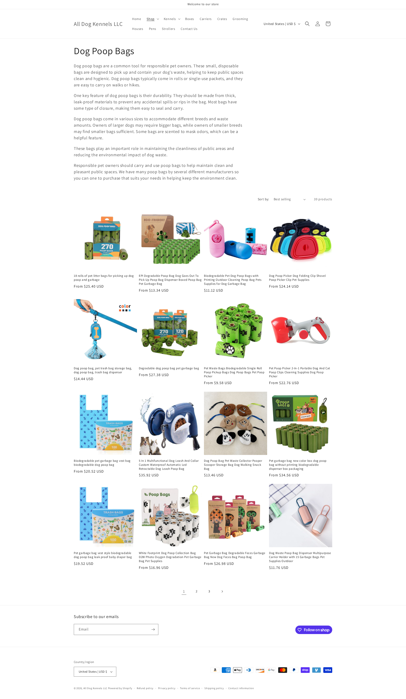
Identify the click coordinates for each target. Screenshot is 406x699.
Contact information (241, 688)
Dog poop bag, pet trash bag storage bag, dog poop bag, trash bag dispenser (103, 370)
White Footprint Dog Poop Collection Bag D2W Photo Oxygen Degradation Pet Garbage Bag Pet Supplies (170, 557)
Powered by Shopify (120, 688)
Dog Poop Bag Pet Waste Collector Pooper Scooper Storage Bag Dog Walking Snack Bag (233, 465)
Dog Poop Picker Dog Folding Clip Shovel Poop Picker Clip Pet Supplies (297, 278)
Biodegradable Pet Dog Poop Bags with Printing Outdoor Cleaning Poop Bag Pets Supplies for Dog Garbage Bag (232, 280)
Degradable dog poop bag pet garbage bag (169, 368)
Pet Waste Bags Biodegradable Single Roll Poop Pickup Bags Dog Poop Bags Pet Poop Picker (234, 372)
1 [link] (184, 591)
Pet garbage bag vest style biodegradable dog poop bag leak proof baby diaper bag (103, 555)
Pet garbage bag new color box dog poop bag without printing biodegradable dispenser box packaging (298, 465)
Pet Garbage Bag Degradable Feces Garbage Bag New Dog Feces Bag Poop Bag (234, 555)
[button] (152, 19)
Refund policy (145, 688)
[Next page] (222, 591)
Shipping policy (214, 688)
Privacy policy (167, 688)
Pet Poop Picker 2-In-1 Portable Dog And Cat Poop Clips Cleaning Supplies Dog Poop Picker (299, 372)
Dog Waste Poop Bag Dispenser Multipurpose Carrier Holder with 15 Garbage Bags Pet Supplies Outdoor (300, 557)
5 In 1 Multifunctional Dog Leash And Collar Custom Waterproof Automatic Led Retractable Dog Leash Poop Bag (169, 465)
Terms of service (190, 688)
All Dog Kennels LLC (95, 688)
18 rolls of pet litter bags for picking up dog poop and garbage (104, 278)
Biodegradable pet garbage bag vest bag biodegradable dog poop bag (102, 463)
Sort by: (263, 199)
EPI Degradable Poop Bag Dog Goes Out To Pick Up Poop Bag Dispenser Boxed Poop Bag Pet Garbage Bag (170, 280)
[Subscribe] (153, 629)
